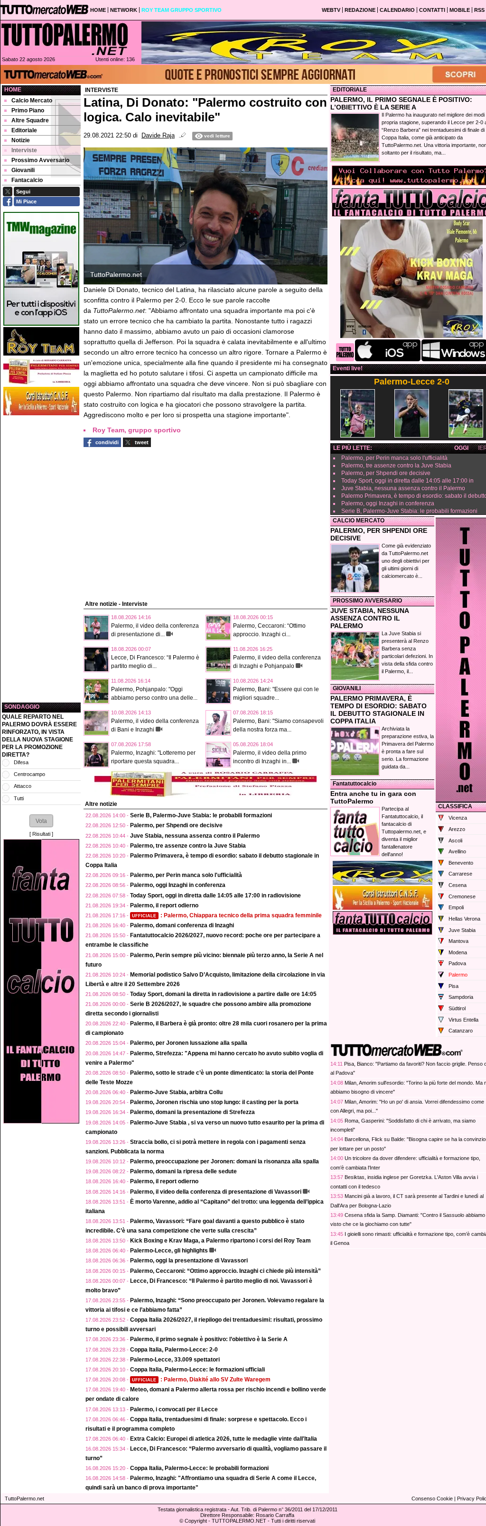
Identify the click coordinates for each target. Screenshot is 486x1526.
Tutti (19, 798)
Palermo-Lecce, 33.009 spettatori (175, 1359)
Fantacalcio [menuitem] (27, 180)
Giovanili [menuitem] (23, 170)
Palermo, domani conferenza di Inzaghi (182, 925)
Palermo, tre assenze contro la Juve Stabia (188, 845)
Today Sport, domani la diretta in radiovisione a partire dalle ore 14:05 (223, 994)
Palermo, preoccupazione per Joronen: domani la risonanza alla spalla (224, 1161)
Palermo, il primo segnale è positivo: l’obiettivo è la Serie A (209, 1339)
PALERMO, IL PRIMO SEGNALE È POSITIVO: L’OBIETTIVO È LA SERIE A (401, 103)
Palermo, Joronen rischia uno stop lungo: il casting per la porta (214, 1102)
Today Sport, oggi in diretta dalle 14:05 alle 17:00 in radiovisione (215, 895)
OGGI (461, 448)
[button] (41, 820)
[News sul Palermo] (64, 38)
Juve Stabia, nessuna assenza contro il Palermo (195, 835)
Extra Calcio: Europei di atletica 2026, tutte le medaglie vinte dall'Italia (223, 1438)
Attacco (22, 786)
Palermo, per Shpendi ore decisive (176, 825)
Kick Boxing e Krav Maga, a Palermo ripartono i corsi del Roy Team (220, 1240)
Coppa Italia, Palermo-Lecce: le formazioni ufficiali (197, 1369)
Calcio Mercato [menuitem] (31, 100)
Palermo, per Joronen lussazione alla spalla (188, 1043)
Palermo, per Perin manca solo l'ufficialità (186, 875)
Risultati (41, 834)
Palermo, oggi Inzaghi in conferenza (177, 885)
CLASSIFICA (455, 806)
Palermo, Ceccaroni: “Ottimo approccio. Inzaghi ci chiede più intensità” (225, 1271)
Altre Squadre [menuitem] (30, 120)
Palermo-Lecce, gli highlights (169, 1250)
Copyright (196, 1521)
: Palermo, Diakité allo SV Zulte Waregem (201, 1379)
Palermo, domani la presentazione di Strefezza (192, 1112)
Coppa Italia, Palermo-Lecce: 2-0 (174, 1349)
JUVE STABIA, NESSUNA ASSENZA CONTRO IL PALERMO (369, 618)
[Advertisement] (41, 559)
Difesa (21, 762)
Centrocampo (29, 774)
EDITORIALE (350, 89)
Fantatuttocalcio (354, 783)
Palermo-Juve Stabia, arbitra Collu (176, 1092)
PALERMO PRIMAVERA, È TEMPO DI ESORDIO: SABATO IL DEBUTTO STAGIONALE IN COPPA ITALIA (378, 709)
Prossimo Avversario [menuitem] (40, 160)
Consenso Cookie (432, 1498)
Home (12, 89)
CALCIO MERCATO (358, 520)
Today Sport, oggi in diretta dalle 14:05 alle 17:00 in (407, 480)
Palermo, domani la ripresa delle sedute (183, 1171)
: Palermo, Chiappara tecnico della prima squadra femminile (227, 915)
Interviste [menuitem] (24, 150)
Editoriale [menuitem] (24, 130)
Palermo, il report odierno (164, 905)
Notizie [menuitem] (20, 140)
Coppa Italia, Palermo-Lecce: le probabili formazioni (199, 1468)
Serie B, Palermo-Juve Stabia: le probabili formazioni (201, 815)
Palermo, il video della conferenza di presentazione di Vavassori (215, 1191)
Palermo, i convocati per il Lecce (174, 1409)
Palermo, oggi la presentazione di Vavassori (189, 1260)
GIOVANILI (347, 688)
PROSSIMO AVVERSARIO (367, 600)
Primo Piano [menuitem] (27, 110)
